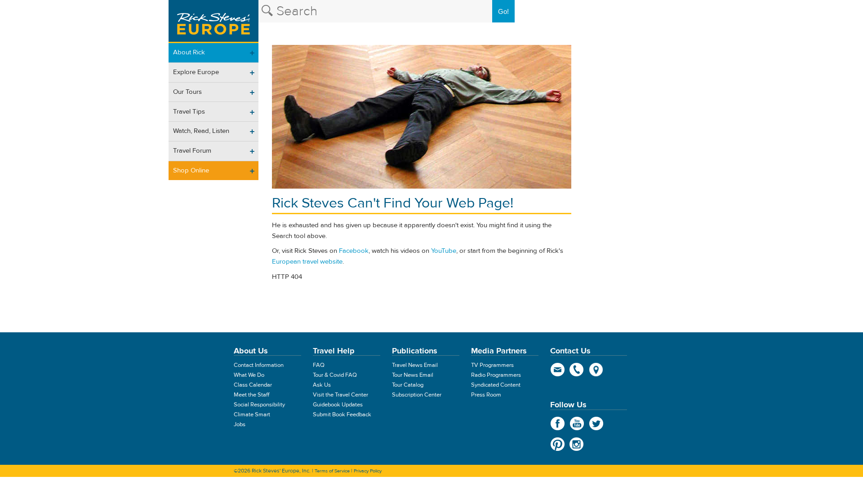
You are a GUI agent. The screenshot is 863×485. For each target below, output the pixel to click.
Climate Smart (252, 414)
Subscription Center (416, 394)
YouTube (443, 251)
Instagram (576, 444)
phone (576, 369)
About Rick (189, 52)
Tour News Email (412, 375)
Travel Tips (189, 111)
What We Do (249, 375)
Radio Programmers (496, 375)
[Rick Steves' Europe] (213, 21)
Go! (503, 11)
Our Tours (187, 92)
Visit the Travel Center (340, 394)
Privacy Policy (368, 470)
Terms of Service (332, 470)
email (557, 369)
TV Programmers (492, 365)
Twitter (596, 423)
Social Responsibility (259, 404)
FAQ (319, 365)
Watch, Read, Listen (201, 131)
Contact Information (259, 365)
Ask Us (322, 384)
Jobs (239, 424)
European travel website (307, 261)
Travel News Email (415, 365)
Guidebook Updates (338, 404)
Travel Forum (192, 150)
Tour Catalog (407, 384)
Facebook (354, 251)
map (596, 369)
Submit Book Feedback (342, 414)
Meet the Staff (251, 394)
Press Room (486, 394)
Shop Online (191, 170)
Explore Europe (196, 72)
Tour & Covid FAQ (335, 375)
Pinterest (557, 444)
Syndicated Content (495, 384)
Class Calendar (253, 384)
